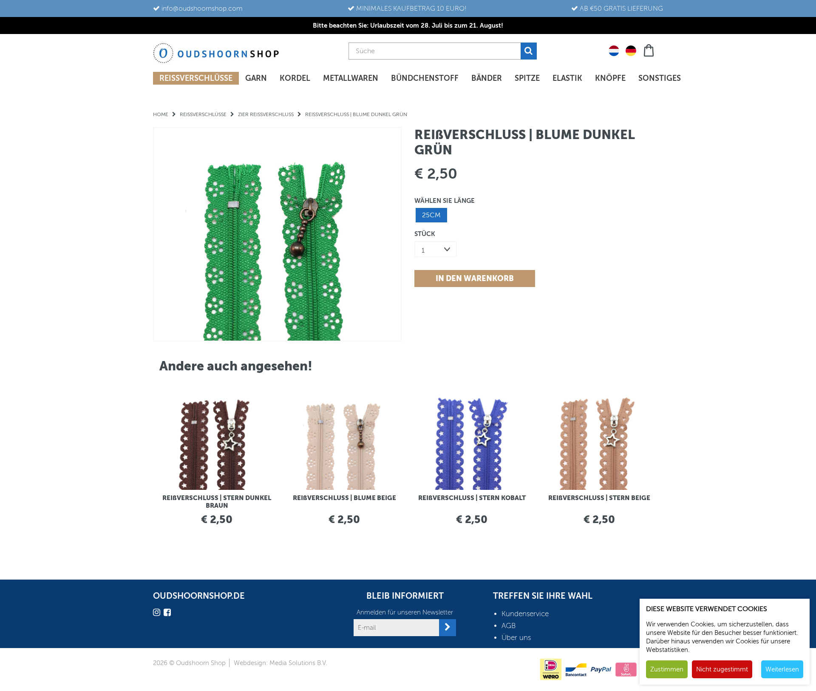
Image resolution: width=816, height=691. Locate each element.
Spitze (527, 78)
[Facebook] (168, 613)
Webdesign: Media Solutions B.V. (280, 663)
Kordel (295, 78)
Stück (424, 233)
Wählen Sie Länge (444, 200)
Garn (256, 78)
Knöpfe (610, 78)
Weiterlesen (782, 669)
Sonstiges (659, 78)
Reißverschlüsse (195, 78)
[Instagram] (157, 613)
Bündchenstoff (425, 78)
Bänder (486, 78)
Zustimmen (666, 669)
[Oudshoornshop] (216, 53)
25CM (431, 215)
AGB (509, 626)
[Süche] (529, 51)
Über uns (516, 638)
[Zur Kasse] (650, 50)
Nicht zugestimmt (722, 669)
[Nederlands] (614, 50)
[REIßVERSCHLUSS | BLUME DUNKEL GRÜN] (277, 234)
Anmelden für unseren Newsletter (405, 612)
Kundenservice (525, 614)
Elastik (567, 78)
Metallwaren (350, 78)
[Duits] (631, 50)
